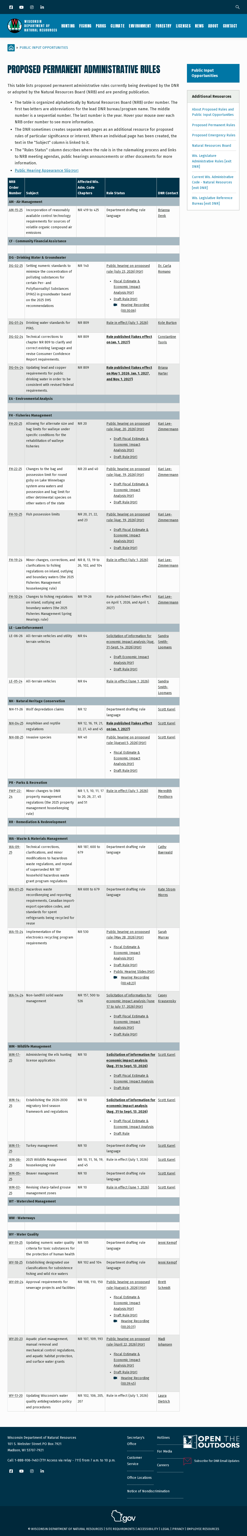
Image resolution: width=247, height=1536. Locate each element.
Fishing (85, 26)
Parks (101, 26)
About (213, 26)
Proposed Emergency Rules (213, 135)
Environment (140, 26)
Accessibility (147, 1529)
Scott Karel (166, 709)
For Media (164, 1451)
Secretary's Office (135, 1441)
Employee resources (203, 1529)
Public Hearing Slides (134, 972)
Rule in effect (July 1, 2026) (127, 323)
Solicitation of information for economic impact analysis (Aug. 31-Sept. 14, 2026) (130, 641)
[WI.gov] (123, 1517)
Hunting (68, 26)
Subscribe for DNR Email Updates (217, 1461)
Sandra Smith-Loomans (165, 641)
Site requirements (120, 1529)
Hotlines (163, 1438)
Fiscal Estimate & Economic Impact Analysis (127, 287)
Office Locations (139, 1478)
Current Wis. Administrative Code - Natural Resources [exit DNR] (212, 182)
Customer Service (134, 1461)
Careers (163, 1465)
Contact (230, 26)
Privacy (178, 1529)
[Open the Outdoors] (211, 1442)
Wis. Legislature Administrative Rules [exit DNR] (211, 161)
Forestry (164, 26)
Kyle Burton (167, 323)
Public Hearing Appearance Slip (46, 170)
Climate (117, 26)
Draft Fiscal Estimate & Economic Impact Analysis (131, 444)
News (199, 26)
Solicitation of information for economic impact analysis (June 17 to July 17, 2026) (130, 1001)
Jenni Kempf (167, 1243)
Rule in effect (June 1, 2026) (127, 681)
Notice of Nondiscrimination (148, 1491)
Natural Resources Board (211, 146)
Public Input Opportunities (44, 48)
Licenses (183, 26)
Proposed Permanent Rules (213, 125)
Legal (165, 1529)
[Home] (32, 26)
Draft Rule (125, 299)
